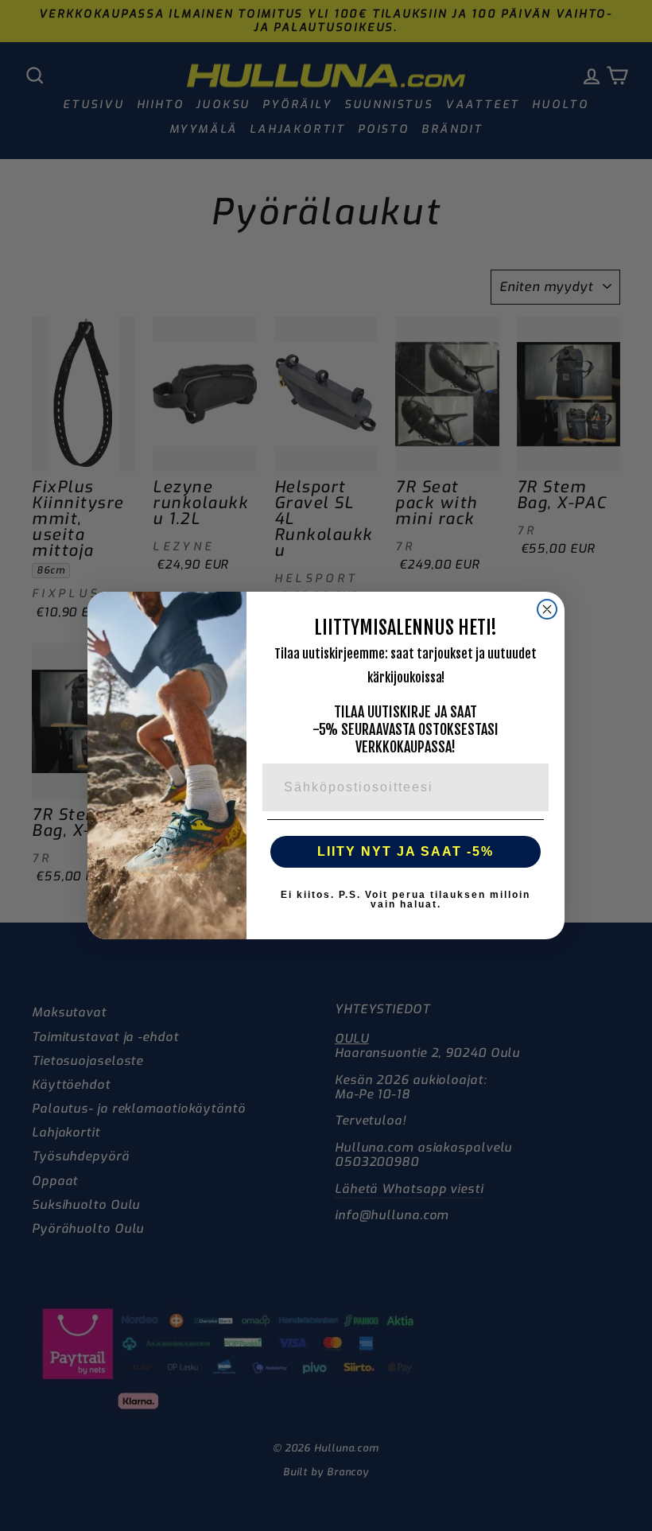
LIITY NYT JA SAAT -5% (405, 851)
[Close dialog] (547, 609)
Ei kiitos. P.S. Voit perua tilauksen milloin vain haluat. (405, 899)
